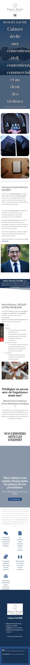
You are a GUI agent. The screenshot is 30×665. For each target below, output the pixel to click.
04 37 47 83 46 (8, 519)
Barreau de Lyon (16, 194)
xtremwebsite (6, 523)
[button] (15, 15)
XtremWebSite (6, 654)
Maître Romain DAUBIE (20, 519)
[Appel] (2, 340)
